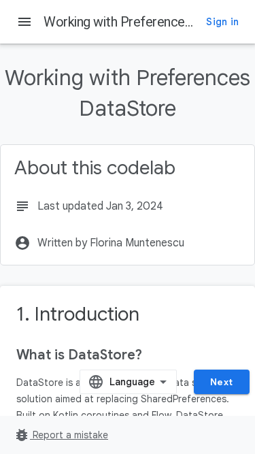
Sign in (222, 22)
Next (221, 382)
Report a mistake (61, 435)
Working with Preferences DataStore (148, 22)
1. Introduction (77, 314)
